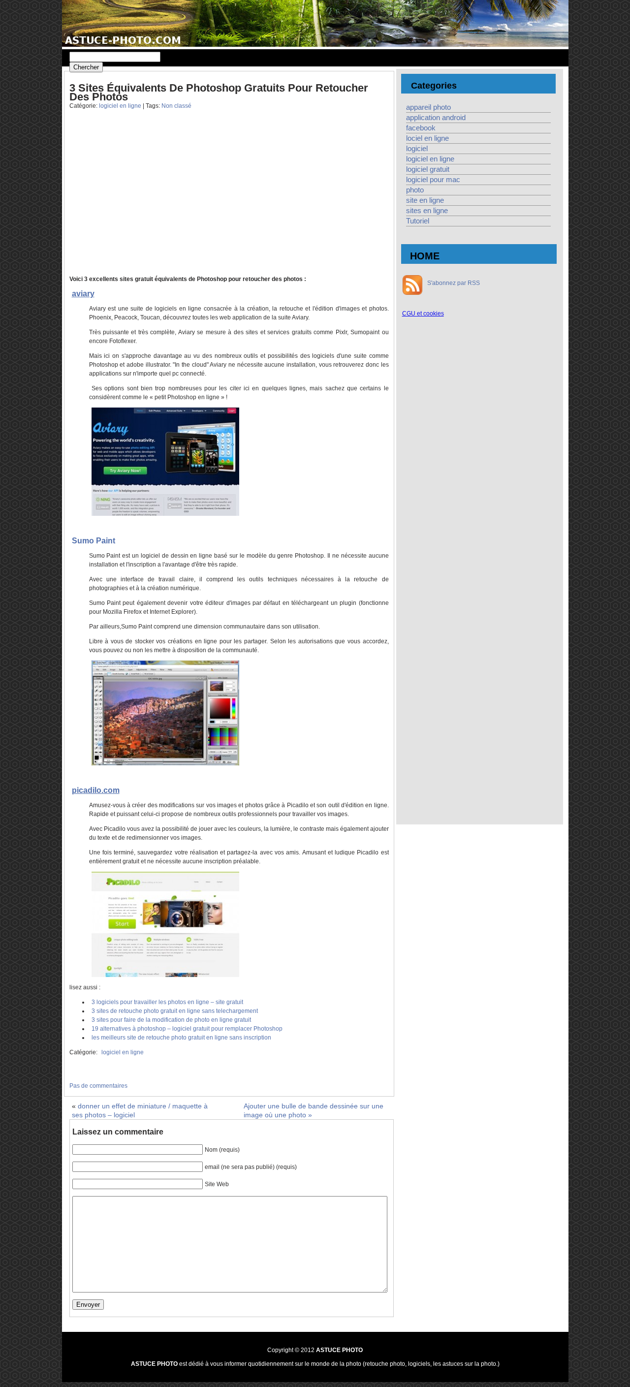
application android (436, 118)
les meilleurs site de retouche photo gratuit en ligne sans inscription (181, 1037)
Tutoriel (417, 221)
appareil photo (428, 107)
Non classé (176, 105)
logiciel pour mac (433, 180)
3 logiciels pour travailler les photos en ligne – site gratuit (167, 1002)
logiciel (417, 149)
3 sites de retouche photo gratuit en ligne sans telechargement (175, 1011)
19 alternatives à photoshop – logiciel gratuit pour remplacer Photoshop (187, 1028)
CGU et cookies (423, 313)
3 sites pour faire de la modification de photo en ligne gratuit (171, 1019)
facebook (421, 128)
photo (415, 190)
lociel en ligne (427, 138)
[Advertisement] (147, 200)
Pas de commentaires (98, 1085)
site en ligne (425, 200)
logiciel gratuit (427, 169)
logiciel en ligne (120, 105)
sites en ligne (427, 211)
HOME (425, 256)
